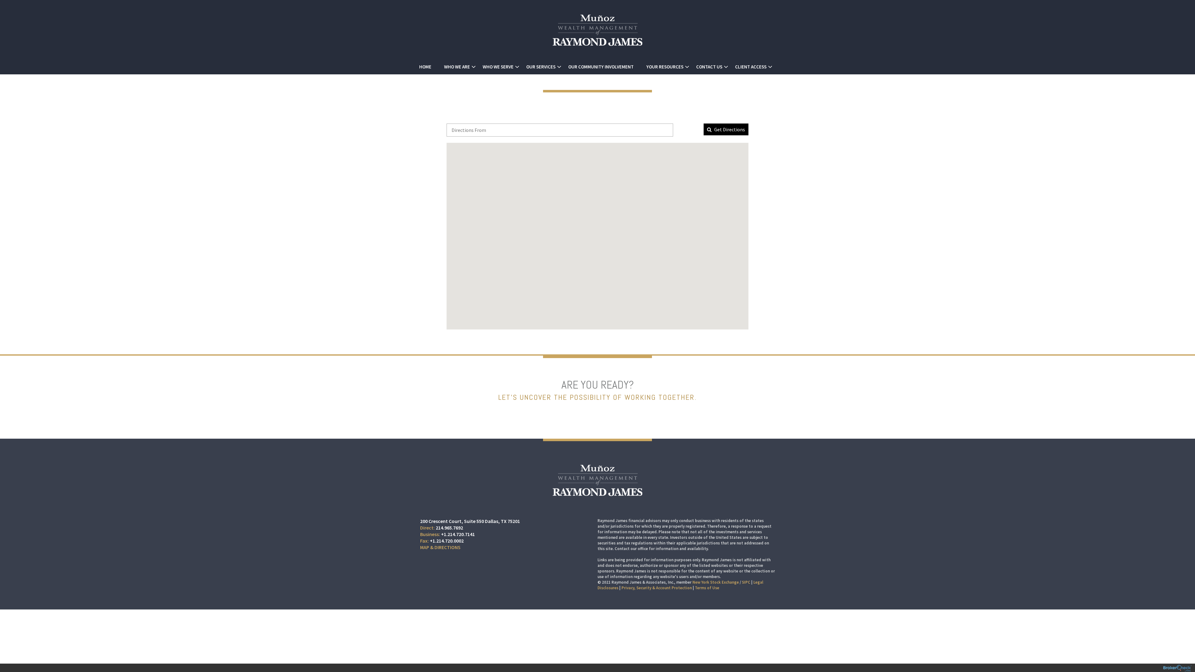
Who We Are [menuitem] (457, 67)
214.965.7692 (449, 528)
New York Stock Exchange (715, 582)
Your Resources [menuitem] (664, 67)
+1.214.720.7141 (458, 534)
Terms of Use (707, 587)
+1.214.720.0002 (447, 541)
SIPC (746, 582)
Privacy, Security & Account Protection (656, 587)
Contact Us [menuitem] (709, 67)
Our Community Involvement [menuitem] (601, 67)
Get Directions (729, 129)
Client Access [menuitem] (750, 67)
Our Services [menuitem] (540, 67)
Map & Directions (440, 547)
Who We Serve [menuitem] (498, 67)
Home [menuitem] (425, 67)
